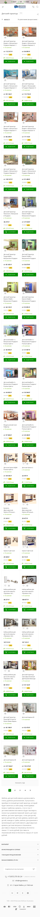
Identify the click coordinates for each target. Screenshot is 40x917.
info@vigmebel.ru (21, 881)
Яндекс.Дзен (28, 893)
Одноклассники (22, 893)
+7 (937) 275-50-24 (15, 876)
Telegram (17, 893)
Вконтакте (12, 893)
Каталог (5, 844)
